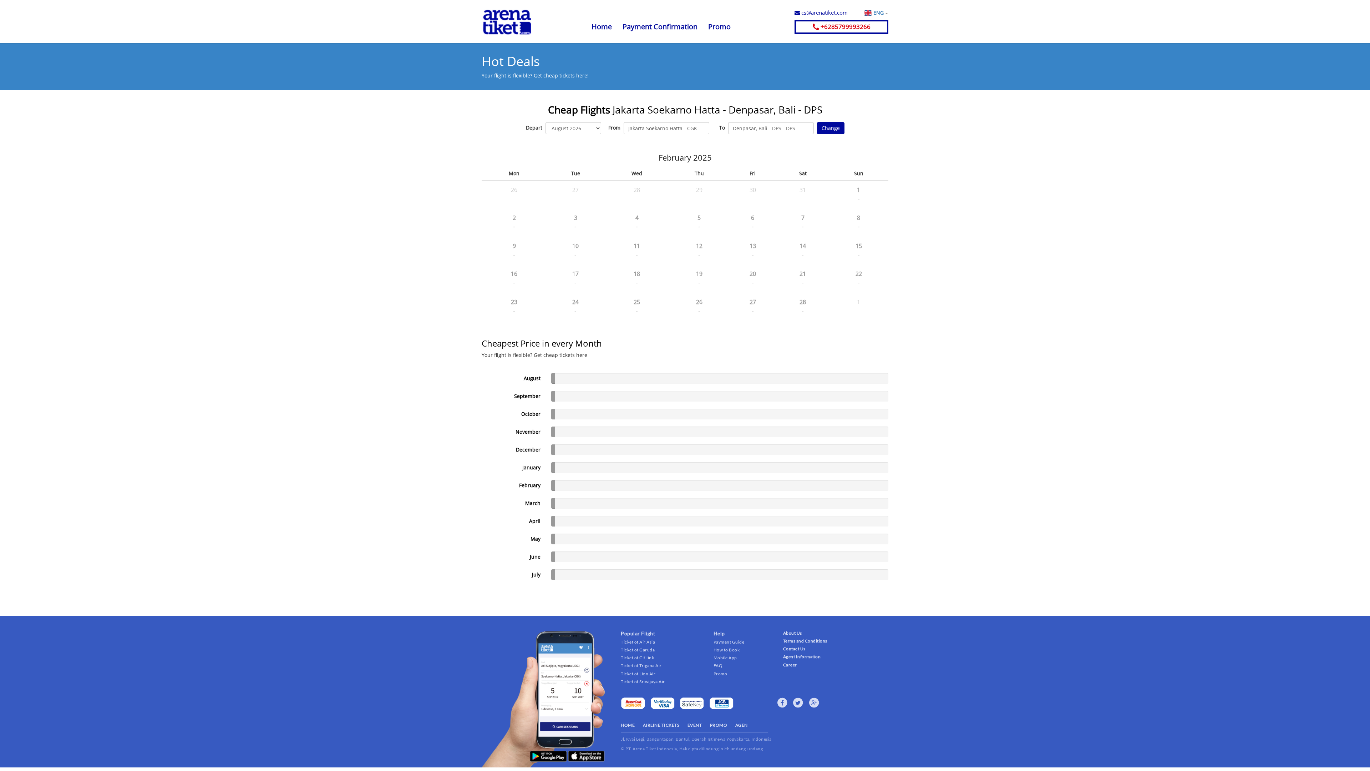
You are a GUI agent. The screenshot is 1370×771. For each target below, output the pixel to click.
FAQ (718, 665)
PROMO (718, 725)
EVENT (694, 725)
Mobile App (725, 657)
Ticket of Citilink (637, 657)
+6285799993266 (845, 26)
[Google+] (814, 703)
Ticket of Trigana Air (641, 665)
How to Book (727, 649)
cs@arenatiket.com (824, 12)
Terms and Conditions (805, 641)
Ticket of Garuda (638, 649)
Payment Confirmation (660, 26)
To (722, 127)
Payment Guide (729, 642)
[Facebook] (782, 703)
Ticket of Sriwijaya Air (643, 681)
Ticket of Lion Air (638, 673)
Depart (534, 127)
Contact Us (794, 648)
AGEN (741, 725)
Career (790, 664)
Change (831, 128)
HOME (628, 725)
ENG (879, 12)
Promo (719, 26)
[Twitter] (798, 703)
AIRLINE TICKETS (661, 725)
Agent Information (802, 656)
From (614, 127)
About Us (792, 633)
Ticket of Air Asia (638, 642)
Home (602, 26)
